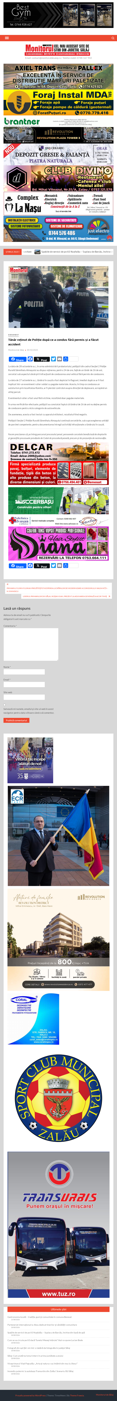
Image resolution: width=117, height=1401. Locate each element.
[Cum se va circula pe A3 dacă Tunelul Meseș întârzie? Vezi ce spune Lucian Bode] (90, 251)
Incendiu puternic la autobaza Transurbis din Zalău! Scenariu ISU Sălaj (40, 1371)
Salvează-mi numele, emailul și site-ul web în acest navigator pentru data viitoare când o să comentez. (29, 711)
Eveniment (13, 335)
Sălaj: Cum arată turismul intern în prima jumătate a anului (35, 1355)
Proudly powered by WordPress (30, 1395)
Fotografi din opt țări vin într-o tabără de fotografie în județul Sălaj (38, 1348)
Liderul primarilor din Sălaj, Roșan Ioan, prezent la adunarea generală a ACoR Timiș (65, 596)
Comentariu (10, 625)
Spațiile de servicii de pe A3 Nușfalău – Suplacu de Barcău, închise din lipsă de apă (46, 1332)
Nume (7, 667)
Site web (8, 692)
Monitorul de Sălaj (16, 350)
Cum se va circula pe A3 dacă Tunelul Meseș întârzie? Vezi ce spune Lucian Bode (45, 1340)
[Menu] (7, 38)
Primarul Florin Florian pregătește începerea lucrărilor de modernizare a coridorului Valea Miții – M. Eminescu (57, 589)
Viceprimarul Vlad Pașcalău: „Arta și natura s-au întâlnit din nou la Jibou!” (42, 1363)
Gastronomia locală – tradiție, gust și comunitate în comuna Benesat (39, 1317)
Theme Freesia (77, 1395)
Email (7, 679)
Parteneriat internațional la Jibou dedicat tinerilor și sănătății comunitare (42, 1324)
